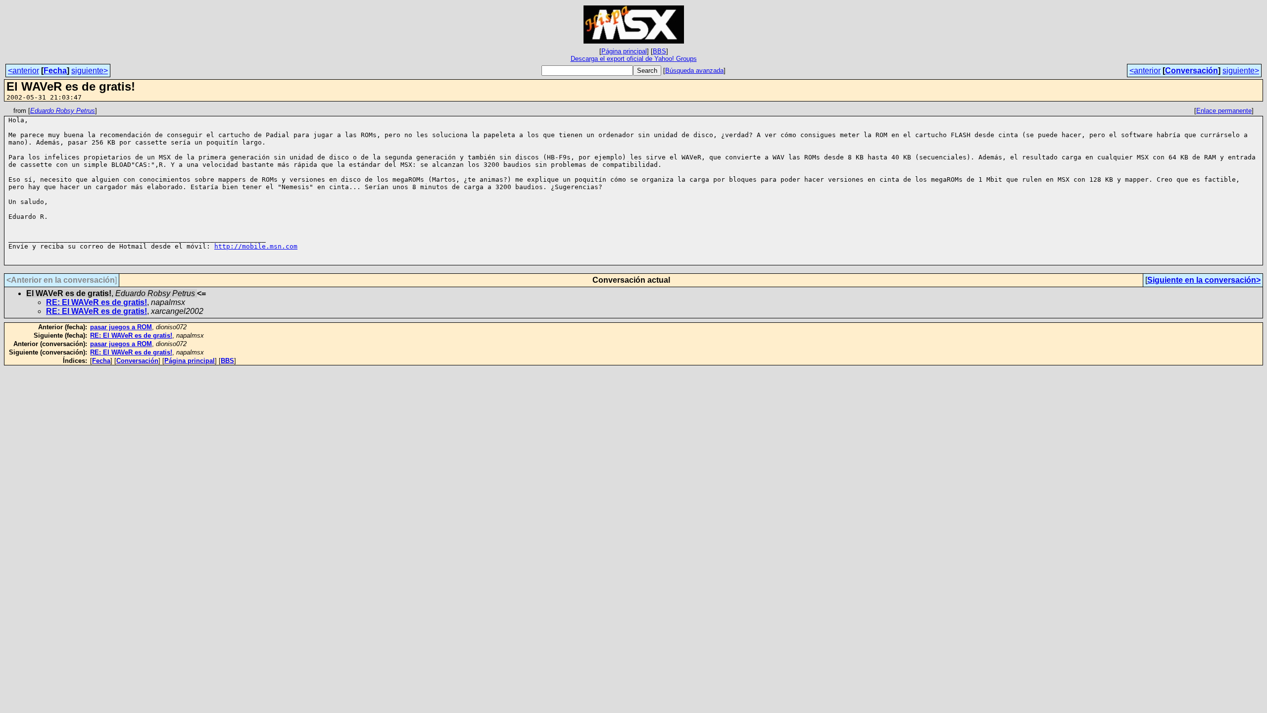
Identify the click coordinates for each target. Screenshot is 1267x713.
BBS (659, 51)
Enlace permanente (1224, 110)
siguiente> (89, 70)
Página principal (624, 51)
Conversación (1191, 70)
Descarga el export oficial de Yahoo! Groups (634, 58)
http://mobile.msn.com (255, 246)
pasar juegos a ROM (121, 327)
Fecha (55, 70)
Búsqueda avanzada (694, 70)
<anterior (23, 70)
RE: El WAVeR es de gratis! (96, 302)
